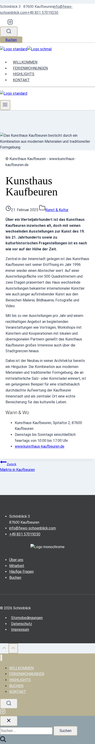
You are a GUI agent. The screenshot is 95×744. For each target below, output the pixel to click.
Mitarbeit (16, 566)
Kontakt (21, 80)
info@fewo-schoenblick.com (32, 528)
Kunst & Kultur (56, 210)
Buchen (11, 40)
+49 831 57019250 (42, 12)
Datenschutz (21, 624)
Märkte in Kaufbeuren (17, 467)
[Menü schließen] (1, 658)
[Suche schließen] (9, 721)
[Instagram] (10, 23)
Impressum (20, 629)
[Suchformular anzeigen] (9, 32)
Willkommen (25, 62)
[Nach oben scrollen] (4, 649)
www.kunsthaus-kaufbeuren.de (39, 446)
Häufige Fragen (21, 571)
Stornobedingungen (27, 618)
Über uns (16, 560)
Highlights (23, 74)
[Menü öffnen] (5, 105)
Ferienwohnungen (30, 68)
